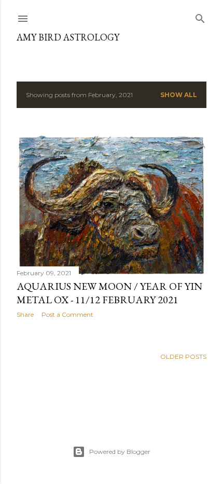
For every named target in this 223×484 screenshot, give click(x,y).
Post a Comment (67, 314)
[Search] (200, 16)
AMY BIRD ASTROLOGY (68, 37)
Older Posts (183, 356)
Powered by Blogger (119, 451)
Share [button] (25, 314)
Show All (178, 95)
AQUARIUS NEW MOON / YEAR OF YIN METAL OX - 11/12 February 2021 (109, 292)
